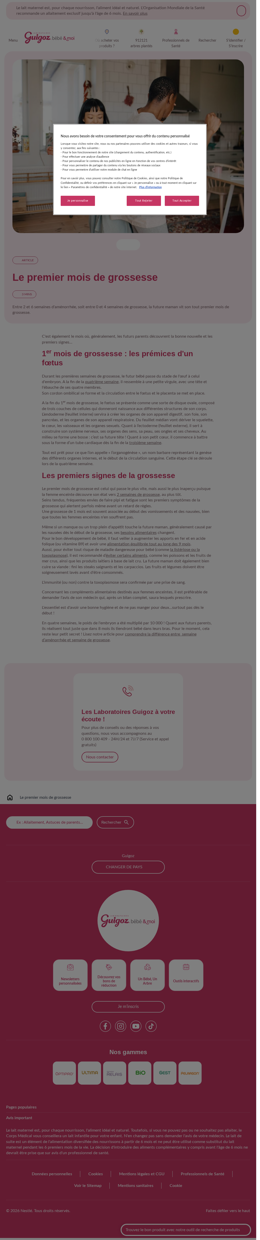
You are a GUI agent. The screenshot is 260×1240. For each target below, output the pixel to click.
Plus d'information (150, 187)
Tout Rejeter (143, 200)
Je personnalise (78, 200)
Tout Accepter (181, 200)
